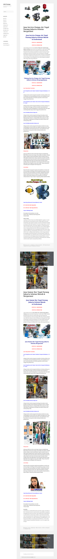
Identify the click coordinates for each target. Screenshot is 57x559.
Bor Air (44, 527)
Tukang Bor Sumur (28, 528)
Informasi (25, 153)
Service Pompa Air (6, 45)
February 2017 (5, 25)
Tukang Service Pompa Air (27, 245)
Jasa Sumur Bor (5, 43)
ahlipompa (33, 244)
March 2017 (5, 23)
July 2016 (4, 36)
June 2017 (5, 18)
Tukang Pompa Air (47, 244)
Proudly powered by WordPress (28, 554)
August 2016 (5, 35)
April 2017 (5, 21)
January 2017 (5, 26)
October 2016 (5, 31)
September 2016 (6, 33)
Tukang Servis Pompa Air (36, 245)
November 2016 (6, 30)
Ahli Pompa (6, 4)
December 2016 (5, 28)
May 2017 (5, 20)
